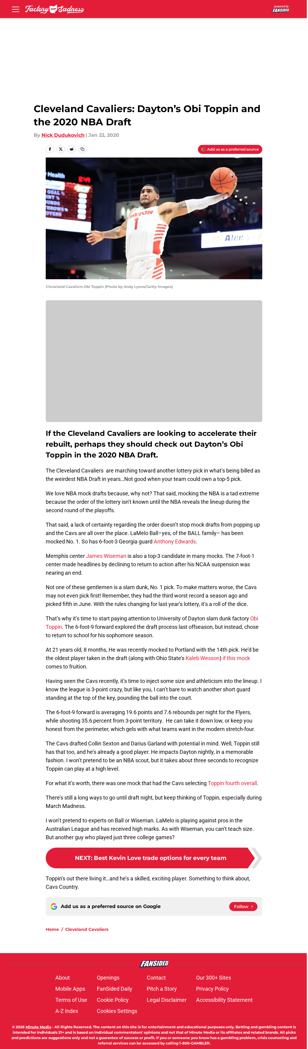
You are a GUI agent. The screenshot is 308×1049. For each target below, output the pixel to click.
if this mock (236, 658)
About (62, 977)
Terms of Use (71, 1000)
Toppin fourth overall (232, 783)
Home (52, 929)
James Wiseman (106, 556)
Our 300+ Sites (213, 977)
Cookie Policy (113, 1000)
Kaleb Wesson (203, 658)
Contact (156, 977)
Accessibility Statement (224, 1000)
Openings (108, 977)
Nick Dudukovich (63, 135)
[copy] (82, 149)
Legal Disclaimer (166, 1000)
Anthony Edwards (175, 541)
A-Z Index (66, 1011)
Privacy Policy (212, 989)
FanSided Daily (114, 989)
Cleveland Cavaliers (86, 929)
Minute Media (38, 1027)
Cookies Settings (117, 1011)
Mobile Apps (70, 989)
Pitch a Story (162, 989)
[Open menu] (15, 9)
